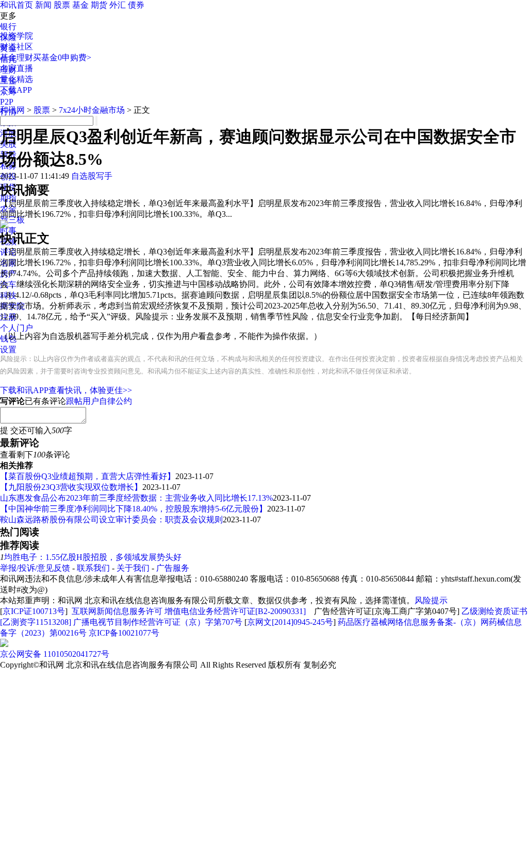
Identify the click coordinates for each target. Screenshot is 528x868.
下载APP (16, 90)
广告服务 (172, 568)
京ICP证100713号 (34, 611)
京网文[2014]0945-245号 (290, 622)
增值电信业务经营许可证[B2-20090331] (235, 611)
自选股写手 (91, 176)
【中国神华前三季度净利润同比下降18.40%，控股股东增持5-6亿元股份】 (133, 508)
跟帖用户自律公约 (99, 401)
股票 (62, 5)
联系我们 (93, 568)
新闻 (43, 5)
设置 (8, 349)
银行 (8, 26)
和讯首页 (16, 5)
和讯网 (12, 110)
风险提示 (431, 600)
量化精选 (16, 79)
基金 (80, 5)
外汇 (117, 5)
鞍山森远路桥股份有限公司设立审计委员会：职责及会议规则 (111, 519)
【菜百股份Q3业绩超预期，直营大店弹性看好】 (87, 476)
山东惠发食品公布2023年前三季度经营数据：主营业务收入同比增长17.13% (136, 497)
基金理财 (16, 57)
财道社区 (16, 46)
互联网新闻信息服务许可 (117, 611)
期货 (99, 5)
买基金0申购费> (62, 57)
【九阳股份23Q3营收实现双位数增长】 (71, 487)
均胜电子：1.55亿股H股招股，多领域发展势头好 (93, 557)
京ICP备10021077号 (124, 632)
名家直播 (16, 68)
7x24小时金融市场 (92, 110)
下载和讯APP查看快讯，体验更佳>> (66, 390)
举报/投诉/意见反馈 (35, 568)
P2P (6, 101)
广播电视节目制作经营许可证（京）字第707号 (157, 622)
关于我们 (133, 568)
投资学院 (16, 35)
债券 (136, 5)
